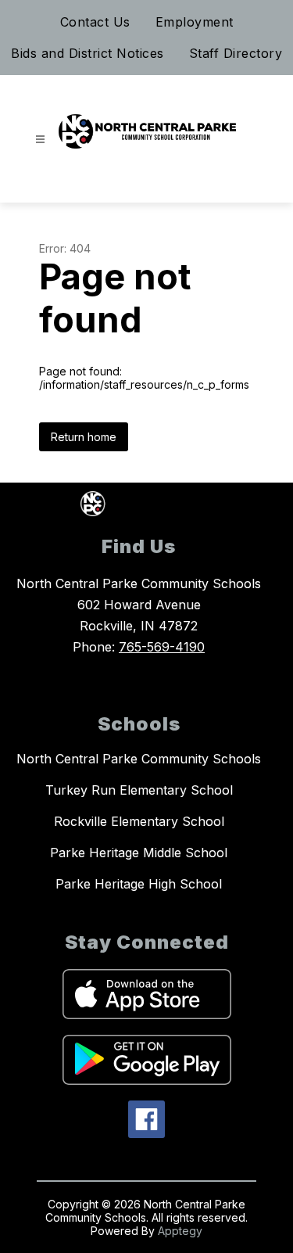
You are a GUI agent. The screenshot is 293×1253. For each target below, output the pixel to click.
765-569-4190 (162, 647)
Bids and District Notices (87, 53)
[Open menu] (40, 140)
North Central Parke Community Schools (138, 759)
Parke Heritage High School (138, 884)
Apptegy (180, 1230)
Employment (194, 22)
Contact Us (95, 22)
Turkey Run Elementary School (139, 790)
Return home (83, 436)
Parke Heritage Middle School (138, 852)
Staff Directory (236, 53)
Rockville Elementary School (139, 821)
